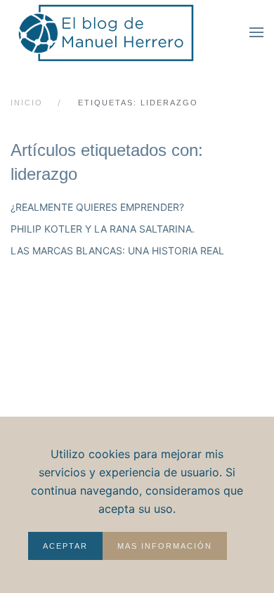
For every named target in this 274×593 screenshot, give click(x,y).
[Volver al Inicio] (116, 32)
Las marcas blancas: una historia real (117, 250)
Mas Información (164, 546)
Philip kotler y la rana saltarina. (103, 229)
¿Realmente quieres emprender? (97, 207)
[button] (256, 32)
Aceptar (65, 546)
